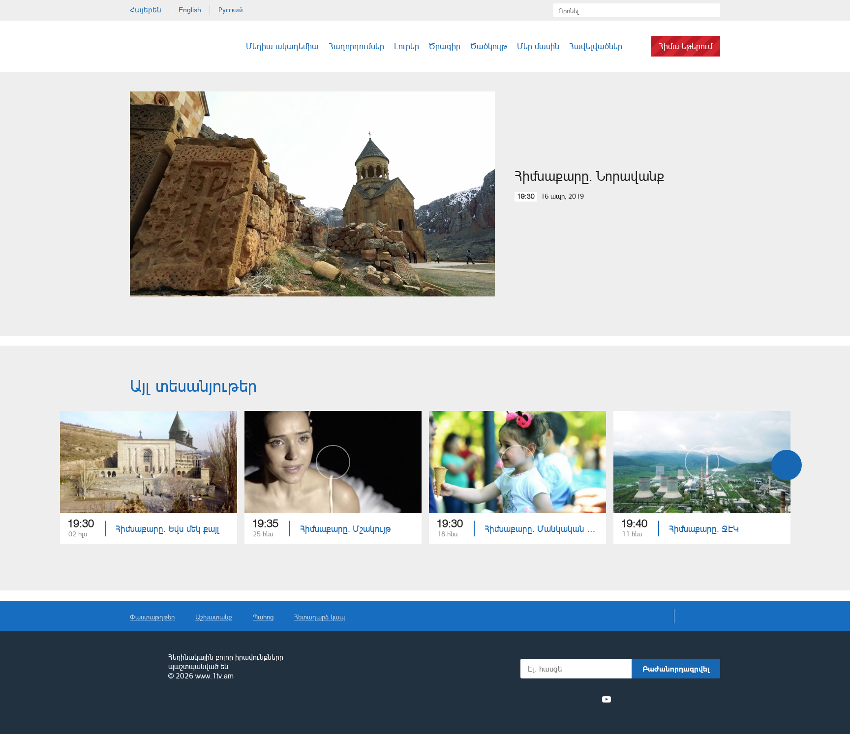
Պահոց (263, 617)
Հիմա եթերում (685, 46)
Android (696, 699)
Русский (230, 9)
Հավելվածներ (595, 46)
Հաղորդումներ (356, 46)
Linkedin (571, 699)
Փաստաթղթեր (152, 617)
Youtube (606, 699)
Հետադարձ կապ (319, 617)
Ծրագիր (444, 46)
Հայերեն (145, 9)
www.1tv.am (214, 675)
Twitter (552, 699)
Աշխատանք (213, 617)
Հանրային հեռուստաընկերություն (144, 667)
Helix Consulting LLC (172, 706)
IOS (644, 699)
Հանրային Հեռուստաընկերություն (167, 46)
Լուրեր (406, 46)
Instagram (588, 699)
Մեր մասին (538, 46)
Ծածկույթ (488, 46)
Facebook (537, 699)
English (190, 10)
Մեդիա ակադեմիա (282, 46)
